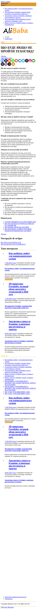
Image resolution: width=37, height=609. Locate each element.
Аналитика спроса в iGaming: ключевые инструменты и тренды (18, 16)
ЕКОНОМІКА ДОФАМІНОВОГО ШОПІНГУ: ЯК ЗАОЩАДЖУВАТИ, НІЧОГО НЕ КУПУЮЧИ (20, 383)
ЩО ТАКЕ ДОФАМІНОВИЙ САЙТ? (17, 392)
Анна (10, 58)
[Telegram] (20, 60)
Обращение (9, 599)
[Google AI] (9, 64)
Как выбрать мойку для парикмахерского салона (20, 256)
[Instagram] (30, 60)
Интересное (9, 279)
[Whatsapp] (13, 60)
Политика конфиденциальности (15, 597)
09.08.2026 (8, 333)
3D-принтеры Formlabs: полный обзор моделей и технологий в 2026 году (17, 13)
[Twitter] (23, 60)
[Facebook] (2, 60)
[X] (6, 60)
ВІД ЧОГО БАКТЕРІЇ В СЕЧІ (11, 242)
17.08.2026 (8, 263)
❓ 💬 (7, 37)
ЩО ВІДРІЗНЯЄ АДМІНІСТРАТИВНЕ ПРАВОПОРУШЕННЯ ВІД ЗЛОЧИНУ (18, 230)
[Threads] (26, 60)
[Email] (33, 60)
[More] (13, 64)
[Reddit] (9, 60)
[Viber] (6, 64)
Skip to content (5, 1)
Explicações (8, 39)
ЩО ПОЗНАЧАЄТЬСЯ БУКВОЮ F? (13, 244)
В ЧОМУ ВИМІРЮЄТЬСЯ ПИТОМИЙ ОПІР (20, 222)
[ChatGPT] (2, 64)
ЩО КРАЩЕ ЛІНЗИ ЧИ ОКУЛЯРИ (17, 227)
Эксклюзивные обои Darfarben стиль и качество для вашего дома (18, 20)
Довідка (3, 56)
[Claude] (16, 60)
